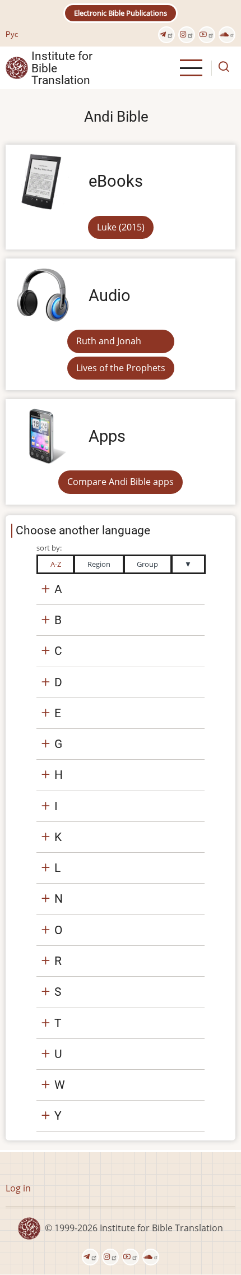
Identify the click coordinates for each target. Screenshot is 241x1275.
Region (98, 564)
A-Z (55, 564)
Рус (12, 34)
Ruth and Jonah (108, 341)
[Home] (17, 67)
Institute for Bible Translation (61, 68)
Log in (18, 1188)
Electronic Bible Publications (120, 13)
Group (147, 564)
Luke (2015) (121, 227)
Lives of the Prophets (120, 368)
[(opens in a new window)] (166, 34)
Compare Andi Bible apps (120, 481)
